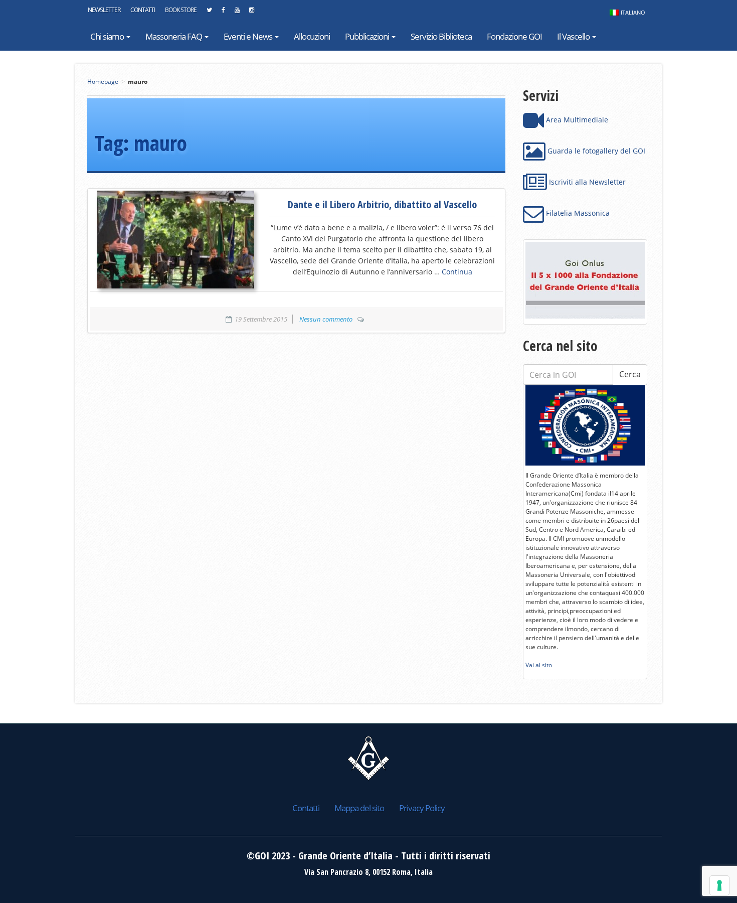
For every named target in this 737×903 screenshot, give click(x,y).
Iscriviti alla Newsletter (586, 182)
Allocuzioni (312, 36)
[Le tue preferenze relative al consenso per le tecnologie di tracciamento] (719, 885)
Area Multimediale (576, 119)
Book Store (181, 10)
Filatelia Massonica (577, 213)
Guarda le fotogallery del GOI (595, 151)
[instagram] (251, 12)
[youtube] (237, 12)
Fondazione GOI (514, 36)
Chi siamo (107, 36)
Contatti (142, 10)
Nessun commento (325, 319)
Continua (457, 271)
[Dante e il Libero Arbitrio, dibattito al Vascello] (175, 239)
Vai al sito (538, 665)
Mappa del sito (359, 808)
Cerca (630, 374)
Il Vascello (574, 36)
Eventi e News (249, 36)
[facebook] (223, 12)
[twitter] (209, 12)
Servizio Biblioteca (441, 36)
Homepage (102, 81)
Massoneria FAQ (174, 36)
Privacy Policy (422, 808)
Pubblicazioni (368, 36)
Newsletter (104, 10)
